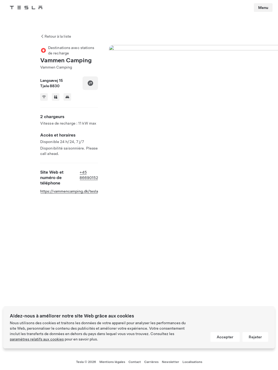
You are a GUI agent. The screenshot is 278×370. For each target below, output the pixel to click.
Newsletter (170, 362)
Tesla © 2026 (86, 362)
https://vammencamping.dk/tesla (69, 191)
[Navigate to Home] (26, 7)
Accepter (225, 337)
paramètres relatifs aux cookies (37, 339)
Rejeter (255, 337)
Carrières (151, 362)
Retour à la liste (58, 36)
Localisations (192, 362)
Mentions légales (112, 362)
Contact (134, 362)
